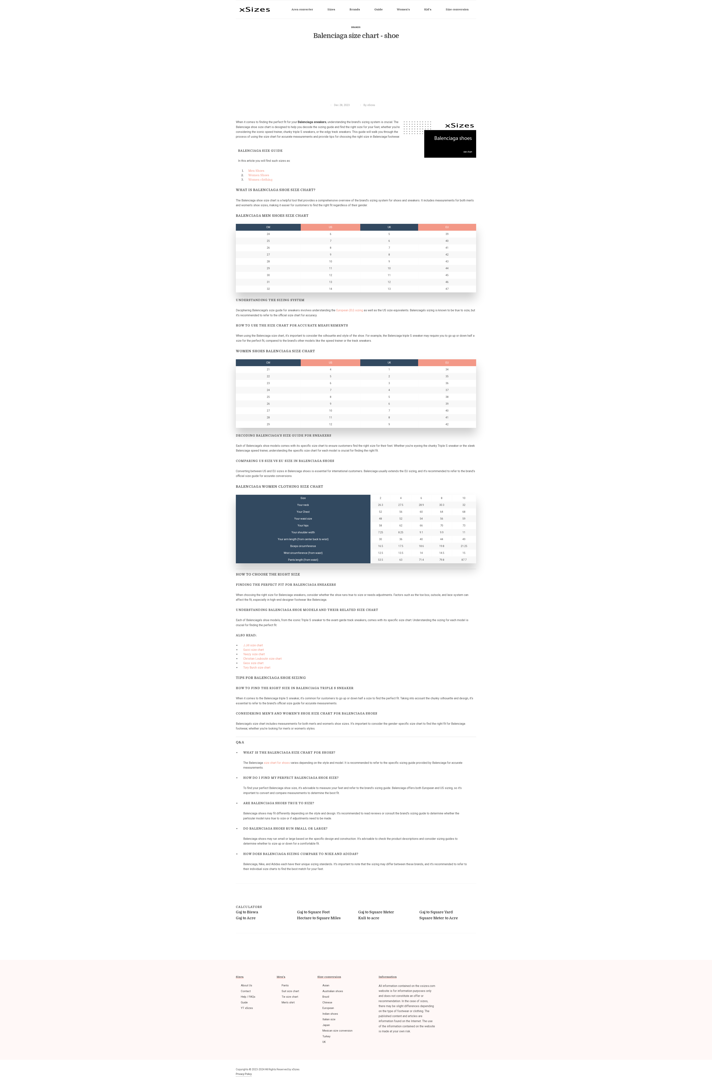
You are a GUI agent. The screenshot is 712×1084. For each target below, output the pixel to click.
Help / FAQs (248, 996)
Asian (325, 985)
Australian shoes (332, 991)
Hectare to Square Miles (319, 918)
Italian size (328, 1019)
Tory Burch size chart (256, 667)
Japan (326, 1025)
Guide (244, 1002)
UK (324, 1042)
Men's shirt (288, 1002)
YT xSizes (247, 1008)
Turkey (326, 1036)
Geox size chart (253, 663)
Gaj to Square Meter (376, 912)
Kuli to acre (368, 918)
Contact (246, 991)
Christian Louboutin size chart (262, 658)
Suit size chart (290, 991)
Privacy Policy (244, 1074)
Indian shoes (330, 1013)
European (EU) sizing (349, 310)
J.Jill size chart (253, 645)
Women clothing (260, 179)
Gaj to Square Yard (436, 912)
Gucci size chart (253, 650)
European (328, 1008)
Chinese (327, 1002)
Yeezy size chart (254, 654)
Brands (356, 27)
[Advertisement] (356, 74)
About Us (246, 985)
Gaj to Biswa (247, 912)
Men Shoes (256, 171)
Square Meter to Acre (438, 918)
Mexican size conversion (337, 1030)
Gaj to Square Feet (313, 912)
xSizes (371, 105)
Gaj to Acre (246, 918)
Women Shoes (258, 175)
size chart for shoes (277, 763)
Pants (285, 985)
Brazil (325, 996)
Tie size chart (290, 996)
